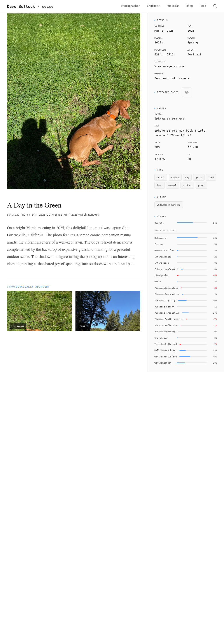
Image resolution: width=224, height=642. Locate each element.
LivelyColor (161, 275)
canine (175, 177)
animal (161, 177)
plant (201, 185)
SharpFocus (161, 337)
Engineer (153, 5)
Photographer (130, 5)
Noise (157, 281)
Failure (159, 244)
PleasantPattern (164, 306)
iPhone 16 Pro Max (169, 118)
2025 (190, 30)
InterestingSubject (166, 269)
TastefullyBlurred (165, 344)
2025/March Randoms (85, 214)
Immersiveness (163, 256)
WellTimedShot (163, 362)
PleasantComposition (166, 294)
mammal (172, 185)
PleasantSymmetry (164, 331)
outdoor (187, 185)
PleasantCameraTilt (166, 288)
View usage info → (169, 66)
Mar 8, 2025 (164, 30)
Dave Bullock (30, 6)
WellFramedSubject (165, 356)
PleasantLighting (164, 300)
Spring (192, 42)
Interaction (161, 262)
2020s (158, 42)
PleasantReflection (166, 325)
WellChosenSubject (165, 350)
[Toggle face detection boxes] (186, 92)
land (211, 177)
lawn (159, 185)
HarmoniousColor (164, 250)
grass (199, 177)
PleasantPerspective (166, 312)
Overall (159, 222)
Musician (173, 5)
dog (187, 177)
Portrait (194, 54)
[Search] (215, 6)
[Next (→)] (127, 103)
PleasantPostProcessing (168, 319)
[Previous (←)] (20, 103)
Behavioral (161, 238)
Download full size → (171, 78)
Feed (203, 5)
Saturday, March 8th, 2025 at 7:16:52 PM (37, 214)
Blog (189, 5)
